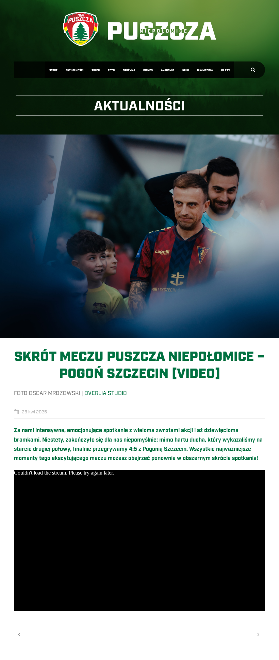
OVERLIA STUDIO (105, 393)
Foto (111, 70)
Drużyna (129, 70)
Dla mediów (205, 70)
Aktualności (74, 70)
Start (53, 70)
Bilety (225, 70)
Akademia (167, 70)
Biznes (148, 70)
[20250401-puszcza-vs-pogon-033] (139, 236)
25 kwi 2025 (34, 412)
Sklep (96, 70)
